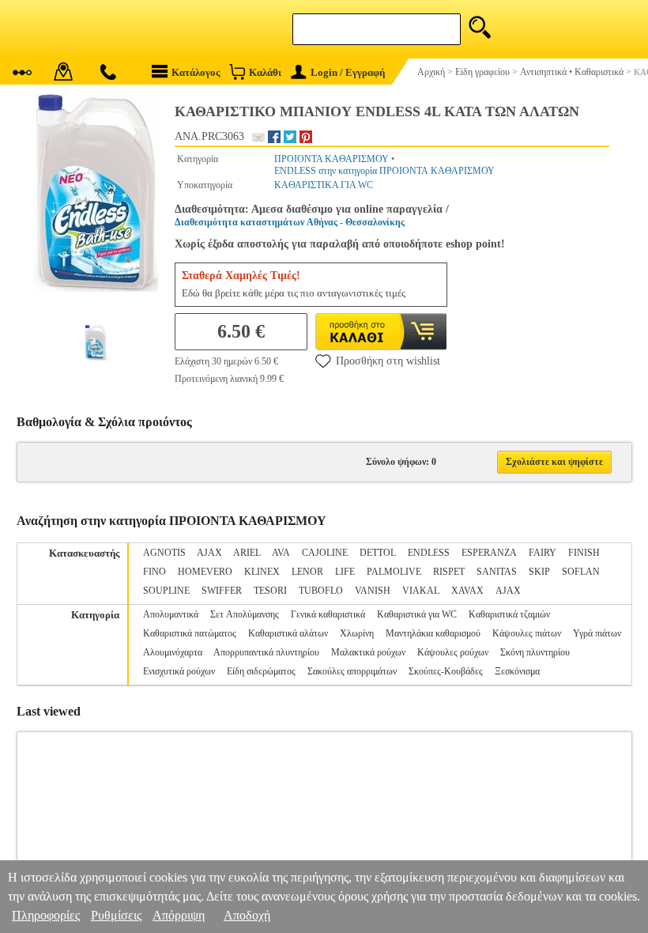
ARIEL (247, 552)
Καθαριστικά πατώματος (189, 633)
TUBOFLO (321, 590)
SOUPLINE (166, 590)
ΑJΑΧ (508, 590)
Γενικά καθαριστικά (328, 614)
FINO (154, 571)
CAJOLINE (325, 552)
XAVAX (467, 590)
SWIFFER (222, 590)
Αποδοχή (247, 915)
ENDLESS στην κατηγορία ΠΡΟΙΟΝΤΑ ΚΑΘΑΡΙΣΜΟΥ (384, 170)
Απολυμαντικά (170, 614)
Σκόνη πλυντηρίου (535, 652)
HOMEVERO (205, 571)
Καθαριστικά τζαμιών (509, 614)
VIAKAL (420, 590)
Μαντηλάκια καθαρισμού (433, 633)
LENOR (307, 571)
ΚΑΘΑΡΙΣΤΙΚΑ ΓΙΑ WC (323, 185)
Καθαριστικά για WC (417, 614)
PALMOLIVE (394, 571)
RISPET (449, 571)
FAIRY (542, 552)
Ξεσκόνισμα (517, 671)
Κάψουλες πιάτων (526, 633)
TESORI (270, 590)
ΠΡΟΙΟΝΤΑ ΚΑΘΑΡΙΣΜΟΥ (331, 158)
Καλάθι (265, 72)
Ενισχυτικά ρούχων (179, 671)
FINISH (584, 552)
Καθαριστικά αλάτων (288, 633)
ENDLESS (429, 552)
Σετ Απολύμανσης (244, 614)
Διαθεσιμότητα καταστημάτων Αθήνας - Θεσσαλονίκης (290, 222)
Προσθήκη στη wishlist (388, 361)
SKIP (539, 571)
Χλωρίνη (357, 633)
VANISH (372, 590)
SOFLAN (581, 571)
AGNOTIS (164, 552)
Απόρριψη (179, 915)
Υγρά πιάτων (597, 633)
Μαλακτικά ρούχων (368, 652)
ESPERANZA (489, 552)
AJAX (209, 552)
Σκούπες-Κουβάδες (446, 671)
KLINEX (262, 571)
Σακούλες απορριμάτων (352, 671)
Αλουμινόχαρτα (172, 652)
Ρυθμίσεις (116, 915)
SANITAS (497, 571)
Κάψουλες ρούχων (452, 652)
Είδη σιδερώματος (261, 671)
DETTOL (378, 552)
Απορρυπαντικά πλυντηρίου (266, 652)
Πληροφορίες (46, 915)
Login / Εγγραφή (348, 72)
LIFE (345, 571)
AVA (281, 552)
